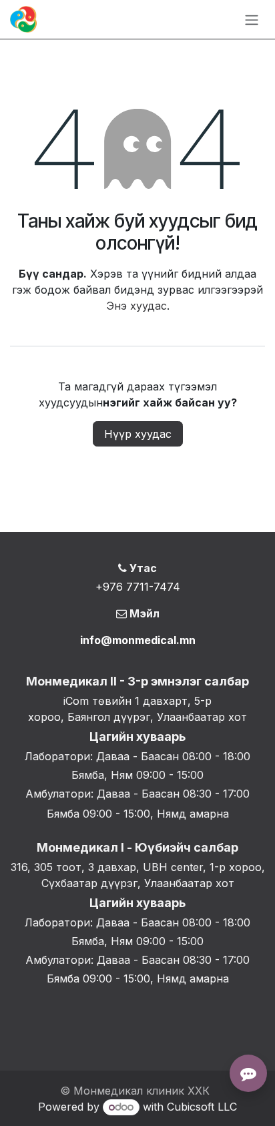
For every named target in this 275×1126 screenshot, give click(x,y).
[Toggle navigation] (251, 19)
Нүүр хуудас (138, 434)
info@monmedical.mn (138, 640)
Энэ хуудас (136, 305)
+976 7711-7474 (137, 586)
